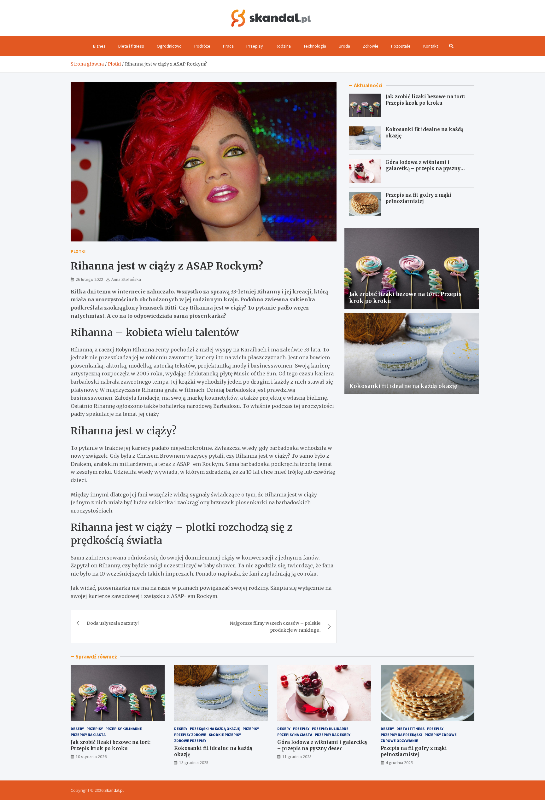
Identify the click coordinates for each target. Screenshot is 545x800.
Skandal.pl (114, 790)
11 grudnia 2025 (297, 756)
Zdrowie (370, 46)
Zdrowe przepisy (190, 740)
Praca (228, 46)
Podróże (202, 46)
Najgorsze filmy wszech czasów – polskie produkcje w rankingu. (275, 626)
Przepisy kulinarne (123, 728)
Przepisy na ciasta (88, 734)
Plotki (78, 251)
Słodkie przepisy (225, 734)
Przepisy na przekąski (401, 734)
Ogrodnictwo (169, 46)
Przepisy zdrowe (190, 734)
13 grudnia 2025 (193, 762)
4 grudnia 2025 (399, 762)
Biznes (99, 46)
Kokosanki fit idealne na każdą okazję (403, 386)
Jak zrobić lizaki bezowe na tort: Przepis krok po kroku (425, 100)
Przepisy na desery (332, 734)
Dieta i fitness (131, 46)
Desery (77, 728)
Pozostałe (401, 46)
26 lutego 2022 (89, 279)
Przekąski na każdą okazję (215, 728)
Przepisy (254, 46)
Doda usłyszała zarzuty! (113, 623)
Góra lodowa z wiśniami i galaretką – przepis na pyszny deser (422, 168)
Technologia (314, 46)
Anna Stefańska (126, 279)
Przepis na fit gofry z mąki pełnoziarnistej (418, 198)
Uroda (344, 46)
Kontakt (430, 46)
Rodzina (283, 46)
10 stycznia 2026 (91, 756)
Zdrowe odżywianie (399, 740)
